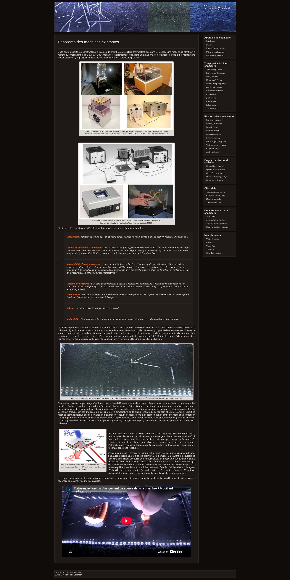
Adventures (210, 249)
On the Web (210, 246)
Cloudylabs (216, 7)
